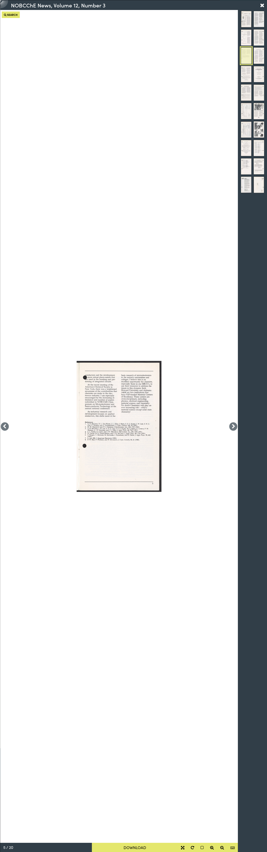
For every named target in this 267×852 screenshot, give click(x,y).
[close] (262, 5)
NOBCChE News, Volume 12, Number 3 (58, 5)
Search (12, 15)
